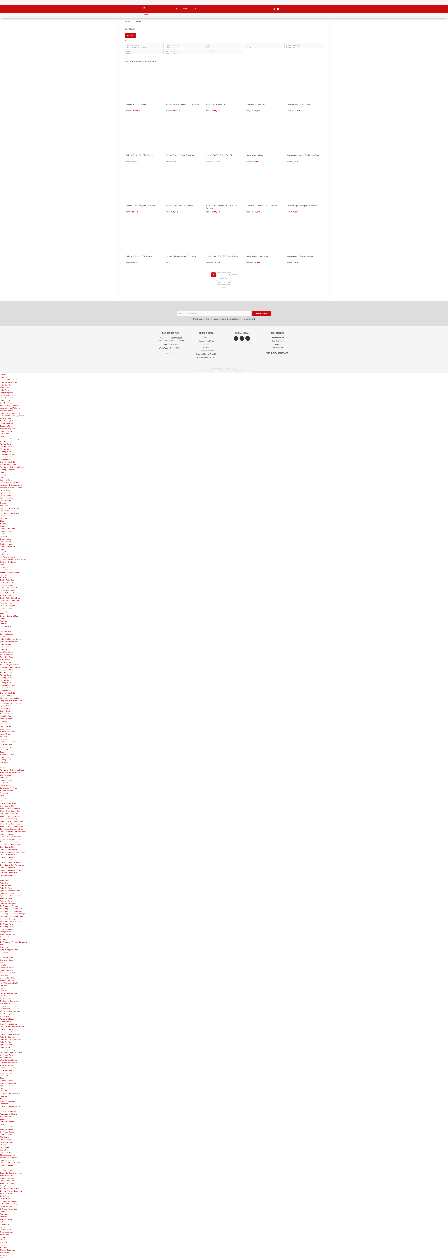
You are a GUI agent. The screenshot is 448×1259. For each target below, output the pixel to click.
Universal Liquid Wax (7, 978)
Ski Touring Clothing (7, 919)
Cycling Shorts (5, 495)
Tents (2, 613)
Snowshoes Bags (6, 960)
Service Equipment (7, 998)
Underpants (4, 749)
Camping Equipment (7, 634)
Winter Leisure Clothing (8, 1060)
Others (2, 1240)
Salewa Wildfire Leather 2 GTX (139, 105)
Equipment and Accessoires (10, 1093)
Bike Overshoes (6, 516)
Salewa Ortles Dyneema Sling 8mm (181, 256)
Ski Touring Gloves (7, 1132)
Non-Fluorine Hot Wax (8, 973)
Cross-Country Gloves (8, 1127)
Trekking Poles (5, 418)
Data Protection (277, 341)
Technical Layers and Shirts (10, 405)
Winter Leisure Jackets (8, 1063)
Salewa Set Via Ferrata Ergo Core (180, 155)
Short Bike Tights (6, 719)
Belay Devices (5, 552)
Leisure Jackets (6, 726)
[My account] (296, 9)
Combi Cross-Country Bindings (11, 829)
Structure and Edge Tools (9, 1009)
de (274, 9)
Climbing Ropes (6, 534)
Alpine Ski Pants (6, 898)
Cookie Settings (277, 347)
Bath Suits (3, 737)
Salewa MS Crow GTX (215, 105)
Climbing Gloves (6, 1134)
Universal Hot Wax (7, 968)
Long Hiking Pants (6, 393)
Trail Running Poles (7, 421)
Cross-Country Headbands (10, 1106)
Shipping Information (206, 351)
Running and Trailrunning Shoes (12, 467)
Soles (2, 796)
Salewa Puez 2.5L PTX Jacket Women (222, 256)
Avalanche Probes (6, 937)
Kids (194, 9)
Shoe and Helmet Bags (8, 1201)
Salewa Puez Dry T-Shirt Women (179, 206)
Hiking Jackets (5, 385)
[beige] (224, 45)
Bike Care (3, 518)
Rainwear (3, 739)
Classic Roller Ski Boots (8, 590)
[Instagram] (236, 338)
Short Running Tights (8, 462)
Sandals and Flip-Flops (8, 788)
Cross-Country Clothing (8, 849)
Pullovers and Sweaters (8, 731)
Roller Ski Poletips (6, 608)
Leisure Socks (5, 765)
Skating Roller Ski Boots (9, 588)
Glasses (3, 1145)
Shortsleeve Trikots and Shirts (11, 488)
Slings (2, 549)
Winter (2, 801)
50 (224, 282)
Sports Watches (6, 1116)
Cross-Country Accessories (10, 862)
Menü (146, 15)
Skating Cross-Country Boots (10, 837)
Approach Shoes (6, 778)
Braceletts (3, 1237)
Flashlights (4, 621)
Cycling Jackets (5, 490)
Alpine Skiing (4, 880)
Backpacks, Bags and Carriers (11, 1173)
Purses (2, 1227)
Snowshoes (4, 955)
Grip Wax (3, 986)
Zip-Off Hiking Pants (7, 395)
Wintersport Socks (6, 1081)
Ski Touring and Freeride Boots (11, 911)
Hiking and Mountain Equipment (12, 416)
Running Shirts (5, 444)
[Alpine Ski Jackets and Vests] (144, 47)
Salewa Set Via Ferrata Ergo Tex (219, 155)
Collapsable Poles (6, 423)
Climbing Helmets (6, 544)
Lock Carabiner (5, 541)
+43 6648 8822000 (175, 348)
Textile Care (4, 1235)
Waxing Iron (4, 1016)
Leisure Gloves (5, 1140)
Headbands (4, 1104)
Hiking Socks (4, 434)
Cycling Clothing (6, 480)
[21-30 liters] (224, 52)
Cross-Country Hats (7, 1101)
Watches (3, 1119)
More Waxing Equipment (9, 1014)
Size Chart (206, 344)
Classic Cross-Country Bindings (11, 824)
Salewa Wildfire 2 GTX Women (139, 256)
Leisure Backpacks (7, 1181)
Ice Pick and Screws (7, 557)
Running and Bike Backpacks (10, 513)
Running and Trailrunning (9, 439)
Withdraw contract (277, 353)
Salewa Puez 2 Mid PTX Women (139, 155)
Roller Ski (3, 575)
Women (186, 9)
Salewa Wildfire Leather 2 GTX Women (182, 105)
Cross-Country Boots (7, 834)
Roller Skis (4, 577)
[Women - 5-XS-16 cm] (303, 45)
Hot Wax (3, 965)
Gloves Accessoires (7, 1142)
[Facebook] (242, 338)
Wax (1, 962)
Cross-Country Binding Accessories (13, 832)
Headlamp (4, 624)
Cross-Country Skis (7, 806)
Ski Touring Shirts (6, 927)
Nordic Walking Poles (8, 429)
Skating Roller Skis (7, 580)
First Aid (3, 1245)
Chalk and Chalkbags (8, 562)
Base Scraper (5, 1006)
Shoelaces (4, 793)
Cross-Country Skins (7, 867)
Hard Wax (3, 991)
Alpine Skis (4, 883)
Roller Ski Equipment (7, 606)
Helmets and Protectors (8, 1158)
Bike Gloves (4, 511)
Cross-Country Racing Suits (10, 860)
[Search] (284, 9)
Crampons (4, 554)
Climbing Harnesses (7, 529)
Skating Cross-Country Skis (10, 808)
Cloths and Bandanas (8, 1111)
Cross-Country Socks (8, 1083)
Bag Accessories (6, 1206)
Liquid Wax (4, 975)
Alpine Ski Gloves (6, 1129)
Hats (1, 1098)
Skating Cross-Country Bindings (11, 821)
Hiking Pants (4, 390)
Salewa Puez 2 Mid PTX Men (299, 105)
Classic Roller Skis (7, 583)
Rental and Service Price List (206, 354)
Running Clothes (6, 441)
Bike (1, 477)
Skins (2, 944)
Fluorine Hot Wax (6, 970)
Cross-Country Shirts (7, 855)
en (278, 9)
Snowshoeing (5, 952)
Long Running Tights (7, 459)
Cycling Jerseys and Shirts (9, 482)
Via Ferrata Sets (6, 570)
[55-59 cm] (144, 53)
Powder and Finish (7, 1019)
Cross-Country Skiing (8, 803)
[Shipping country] (290, 9)
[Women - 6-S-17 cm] (303, 47)
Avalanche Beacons (7, 934)
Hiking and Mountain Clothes (10, 380)
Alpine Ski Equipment (8, 903)
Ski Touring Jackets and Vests (11, 921)
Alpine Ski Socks (6, 1047)
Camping (3, 611)
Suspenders (4, 1224)
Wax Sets (3, 996)
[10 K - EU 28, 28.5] (184, 53)
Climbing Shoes (6, 531)
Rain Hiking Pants (6, 398)
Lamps (2, 618)
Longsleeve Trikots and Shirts (11, 485)
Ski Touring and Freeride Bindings (12, 914)
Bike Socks (4, 506)
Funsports (3, 1247)
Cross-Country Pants (7, 857)
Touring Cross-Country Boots (10, 842)
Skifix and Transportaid (8, 873)
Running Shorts (5, 457)
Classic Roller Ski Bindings (9, 600)
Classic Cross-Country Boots (10, 839)
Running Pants (5, 452)
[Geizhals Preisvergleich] (241, 345)
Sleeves (3, 472)
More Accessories (6, 1219)
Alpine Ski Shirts (6, 901)
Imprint (277, 344)
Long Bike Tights (6, 721)
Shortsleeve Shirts (6, 411)
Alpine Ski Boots (6, 885)
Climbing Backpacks (7, 1178)
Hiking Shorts (5, 400)
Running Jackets (6, 446)
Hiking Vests (4, 387)
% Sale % (3, 1255)
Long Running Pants (7, 454)
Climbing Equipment (7, 547)
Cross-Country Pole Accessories (12, 865)
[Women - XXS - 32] (184, 45)
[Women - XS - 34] (184, 47)
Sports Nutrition (5, 1253)
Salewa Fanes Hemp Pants (257, 256)
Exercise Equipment (7, 1250)
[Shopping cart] (302, 9)
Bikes (2, 521)
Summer (3, 375)
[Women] (264, 47)
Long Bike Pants (6, 716)
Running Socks (5, 475)
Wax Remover (5, 1004)
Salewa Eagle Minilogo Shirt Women (302, 206)
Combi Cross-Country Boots (10, 844)
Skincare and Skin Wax (8, 993)
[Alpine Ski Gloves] (144, 45)
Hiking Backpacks (6, 431)
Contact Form (171, 354)
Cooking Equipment (7, 629)
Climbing (3, 526)
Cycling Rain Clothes (7, 498)
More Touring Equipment (9, 950)
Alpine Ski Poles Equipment (10, 891)
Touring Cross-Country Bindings (11, 826)
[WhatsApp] (247, 338)
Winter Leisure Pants (7, 1065)
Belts (2, 1222)
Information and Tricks (206, 341)
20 (219, 282)
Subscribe (261, 314)
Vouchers (3, 1242)
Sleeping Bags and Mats (9, 616)
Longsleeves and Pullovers (10, 408)
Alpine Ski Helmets (7, 1160)
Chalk (2, 565)
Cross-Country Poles (7, 847)
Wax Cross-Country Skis (9, 814)
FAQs (206, 338)
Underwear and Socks (8, 742)
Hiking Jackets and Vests (9, 382)
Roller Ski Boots (6, 585)
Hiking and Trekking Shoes (10, 413)
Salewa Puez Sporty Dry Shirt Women (142, 206)
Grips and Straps (6, 875)
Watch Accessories (7, 1122)
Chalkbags (4, 567)
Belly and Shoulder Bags (9, 1204)
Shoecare (3, 798)
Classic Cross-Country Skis (10, 811)
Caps (2, 1109)
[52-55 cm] (144, 52)
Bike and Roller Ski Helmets (10, 508)
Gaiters (2, 436)
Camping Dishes (6, 626)
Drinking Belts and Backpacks (11, 1191)
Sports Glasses (5, 1150)
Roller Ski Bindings (7, 595)
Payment (206, 347)
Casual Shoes (5, 785)
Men (177, 9)
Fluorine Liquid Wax (7, 980)
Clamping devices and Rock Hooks (13, 559)
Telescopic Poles (6, 426)
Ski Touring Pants (6, 924)
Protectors (4, 1168)
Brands (2, 1258)
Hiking (2, 377)
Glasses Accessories (7, 1155)
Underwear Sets (6, 744)
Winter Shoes (5, 1091)
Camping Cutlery (6, 631)
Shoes (2, 767)
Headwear (4, 1096)
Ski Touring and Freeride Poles (11, 916)
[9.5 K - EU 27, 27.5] (184, 52)
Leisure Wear (5, 724)
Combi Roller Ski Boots (8, 593)
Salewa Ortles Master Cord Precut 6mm (303, 155)
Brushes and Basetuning (9, 1001)
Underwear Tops (6, 747)
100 (229, 282)
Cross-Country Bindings (9, 819)
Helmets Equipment (7, 1170)
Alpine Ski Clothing (7, 893)
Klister (2, 988)
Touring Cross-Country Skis (10, 816)
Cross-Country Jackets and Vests (12, 852)
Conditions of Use (277, 338)
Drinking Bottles (6, 1229)
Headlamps (4, 1217)
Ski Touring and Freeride (9, 906)
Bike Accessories (6, 500)
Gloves (2, 1124)
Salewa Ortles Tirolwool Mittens (300, 256)
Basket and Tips (6, 878)
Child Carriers (5, 1199)
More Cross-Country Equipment (11, 870)
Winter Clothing (5, 1021)
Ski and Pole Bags (6, 1193)
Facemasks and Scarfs (8, 1114)
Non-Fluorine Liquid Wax (9, 983)
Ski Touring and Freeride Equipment (13, 942)
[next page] (234, 274)
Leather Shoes (5, 783)
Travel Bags (4, 1196)
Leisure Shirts (5, 734)
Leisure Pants (5, 729)
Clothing (3, 636)
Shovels (3, 939)
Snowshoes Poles (6, 957)
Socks (2, 752)
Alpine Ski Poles (6, 888)
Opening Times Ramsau (206, 357)
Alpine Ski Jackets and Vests (10, 896)
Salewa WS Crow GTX (255, 105)
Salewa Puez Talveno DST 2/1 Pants (261, 206)
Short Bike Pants (6, 713)
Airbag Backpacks (6, 932)
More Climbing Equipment (9, 572)
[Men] (264, 45)
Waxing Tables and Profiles (10, 1011)
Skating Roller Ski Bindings (10, 598)
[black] (224, 47)
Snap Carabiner (6, 539)
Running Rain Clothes (8, 464)
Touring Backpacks (7, 1183)
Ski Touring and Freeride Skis (11, 909)
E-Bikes (3, 523)
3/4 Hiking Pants (6, 403)
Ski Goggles (4, 1147)
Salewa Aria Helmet (254, 155)
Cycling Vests (5, 493)
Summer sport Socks (7, 755)
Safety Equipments (7, 929)
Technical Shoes (6, 775)
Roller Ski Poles (6, 603)
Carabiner (3, 536)
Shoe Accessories (6, 790)
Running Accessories (7, 470)
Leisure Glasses (6, 1152)
